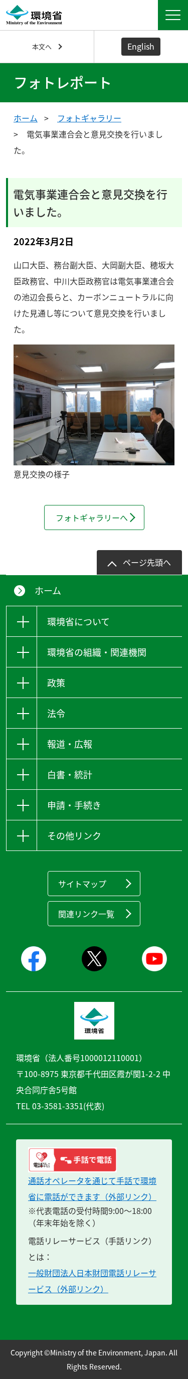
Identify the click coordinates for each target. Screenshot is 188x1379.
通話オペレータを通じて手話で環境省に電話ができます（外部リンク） (92, 1188)
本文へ (42, 46)
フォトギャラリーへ (92, 517)
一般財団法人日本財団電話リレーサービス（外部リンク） (92, 1281)
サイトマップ (82, 884)
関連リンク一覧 (86, 914)
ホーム (26, 118)
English (140, 46)
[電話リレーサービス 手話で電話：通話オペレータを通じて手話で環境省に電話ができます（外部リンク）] (94, 1159)
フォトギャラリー (89, 118)
